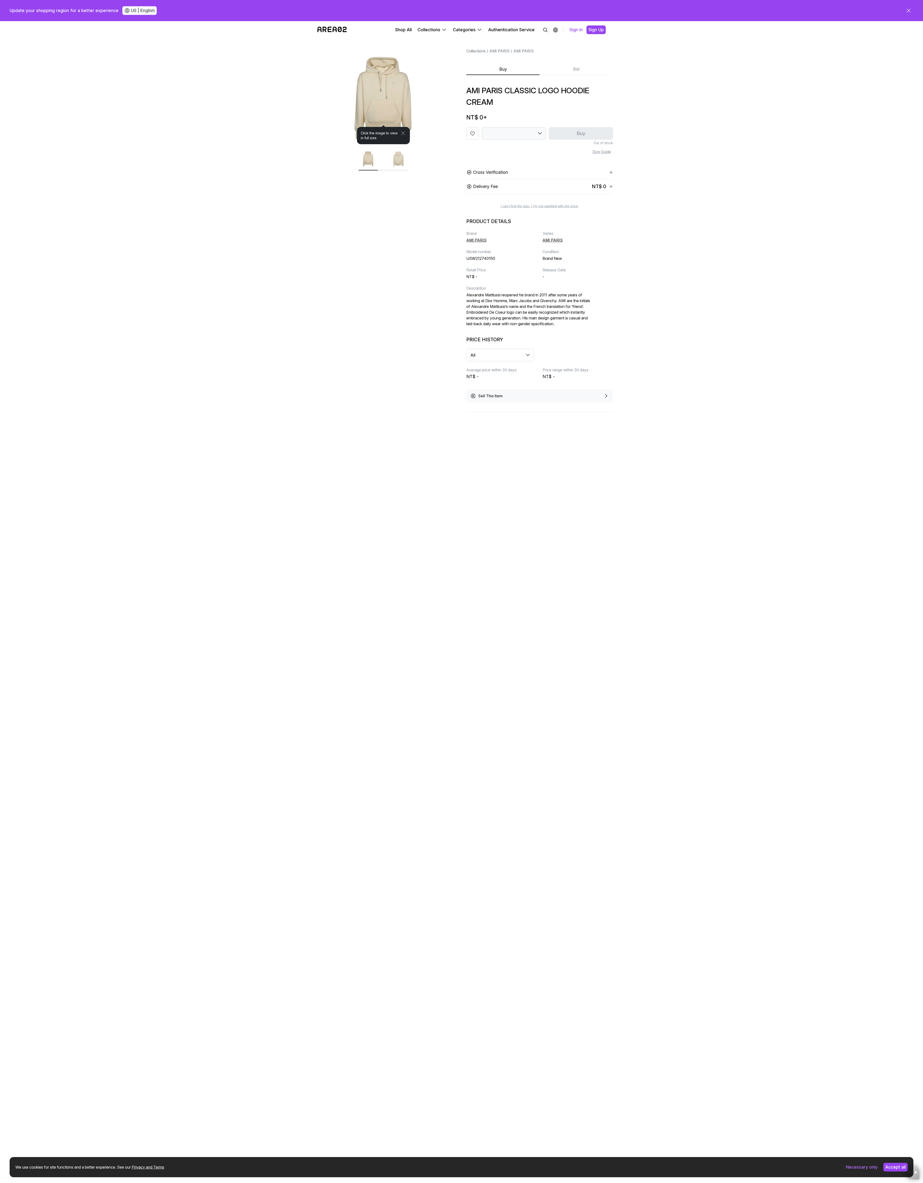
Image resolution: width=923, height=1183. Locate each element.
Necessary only (862, 1167)
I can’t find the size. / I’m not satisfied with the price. (540, 206)
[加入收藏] (472, 133)
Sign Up (596, 29)
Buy (503, 69)
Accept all (895, 1167)
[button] (555, 30)
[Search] (545, 30)
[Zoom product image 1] (383, 91)
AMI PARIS (499, 51)
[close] (908, 10)
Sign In (576, 29)
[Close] (403, 133)
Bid (576, 69)
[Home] (332, 30)
